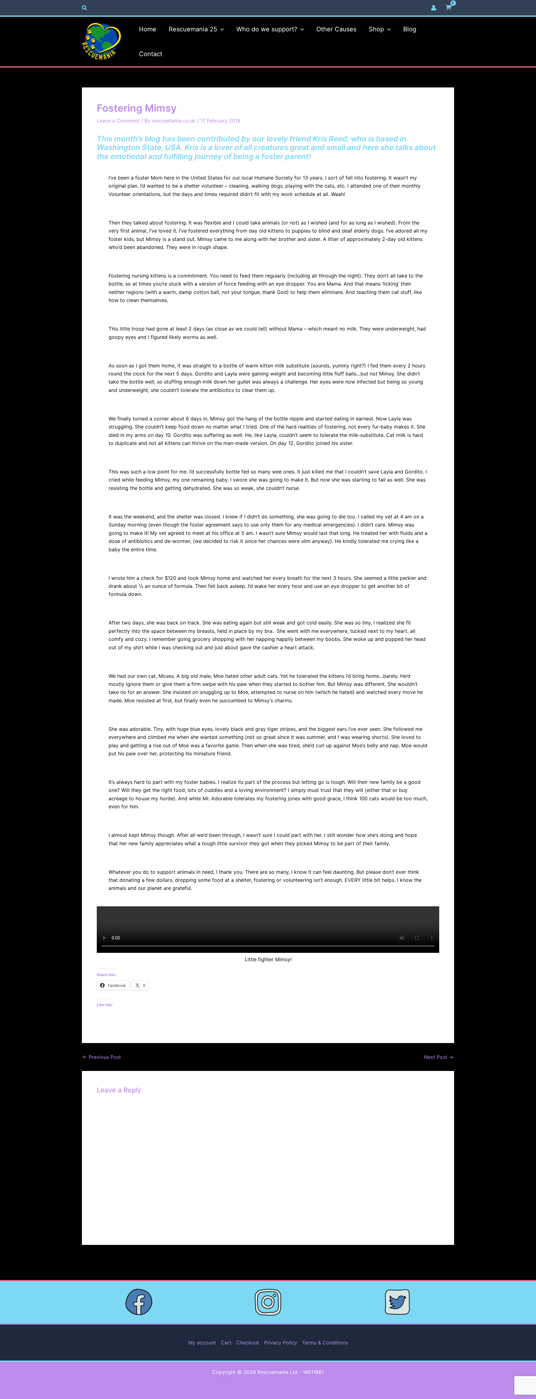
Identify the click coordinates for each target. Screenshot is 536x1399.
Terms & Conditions (325, 1342)
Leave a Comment (118, 121)
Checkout (247, 1342)
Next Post (438, 1057)
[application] (220, 29)
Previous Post (102, 1057)
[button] (84, 8)
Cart (226, 1342)
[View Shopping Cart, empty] (448, 7)
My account (202, 1342)
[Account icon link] (433, 8)
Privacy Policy (280, 1342)
